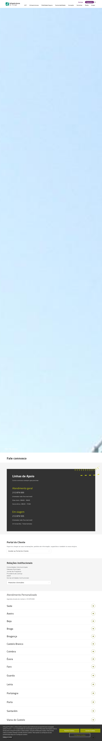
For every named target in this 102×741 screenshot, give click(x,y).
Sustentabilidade (60, 5)
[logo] (13, 4)
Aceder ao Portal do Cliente (18, 551)
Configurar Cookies (80, 735)
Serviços (80, 2)
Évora (10, 659)
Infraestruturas (34, 5)
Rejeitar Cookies (69, 730)
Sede (9, 606)
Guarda (11, 675)
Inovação (71, 5)
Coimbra (11, 651)
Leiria (10, 684)
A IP (25, 5)
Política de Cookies (7, 737)
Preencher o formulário (16, 582)
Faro (9, 666)
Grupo (93, 5)
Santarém (12, 711)
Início (6, 449)
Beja (9, 621)
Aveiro (10, 613)
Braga (10, 628)
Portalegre (12, 693)
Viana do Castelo (16, 720)
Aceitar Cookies (90, 730)
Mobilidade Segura (47, 5)
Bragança (12, 636)
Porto (10, 702)
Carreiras (79, 5)
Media (86, 5)
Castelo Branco (15, 644)
